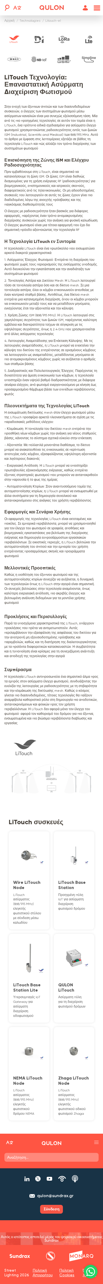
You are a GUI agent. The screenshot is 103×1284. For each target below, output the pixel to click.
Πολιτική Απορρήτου (43, 1272)
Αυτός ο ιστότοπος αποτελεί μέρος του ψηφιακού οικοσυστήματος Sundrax (51, 1239)
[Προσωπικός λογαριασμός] (85, 8)
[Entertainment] (50, 1255)
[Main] (19, 1255)
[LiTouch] (14, 39)
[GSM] (64, 59)
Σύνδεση (52, 1209)
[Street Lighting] (52, 7)
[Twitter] (38, 1178)
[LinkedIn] (26, 1179)
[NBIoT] (39, 59)
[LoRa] (64, 39)
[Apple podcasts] (75, 1178)
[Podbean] (62, 1179)
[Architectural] (81, 1255)
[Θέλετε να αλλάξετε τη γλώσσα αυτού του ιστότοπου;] (17, 8)
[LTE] (89, 39)
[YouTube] (49, 1178)
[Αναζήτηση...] (6, 7)
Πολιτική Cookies (66, 1272)
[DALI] (14, 59)
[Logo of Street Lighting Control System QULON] (51, 1143)
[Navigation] (96, 8)
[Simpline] (89, 59)
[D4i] (39, 39)
